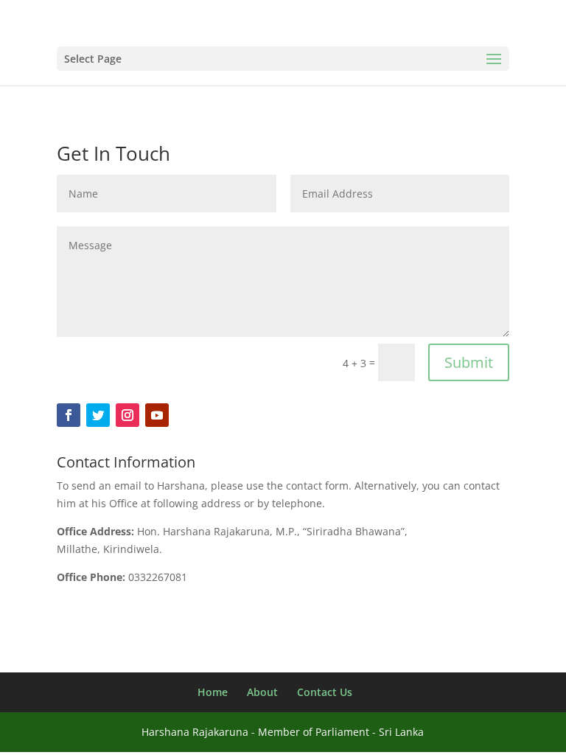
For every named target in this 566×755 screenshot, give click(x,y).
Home (213, 692)
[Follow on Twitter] (98, 415)
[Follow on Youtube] (157, 415)
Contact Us (324, 692)
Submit (468, 362)
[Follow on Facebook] (68, 415)
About (262, 692)
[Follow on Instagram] (127, 415)
